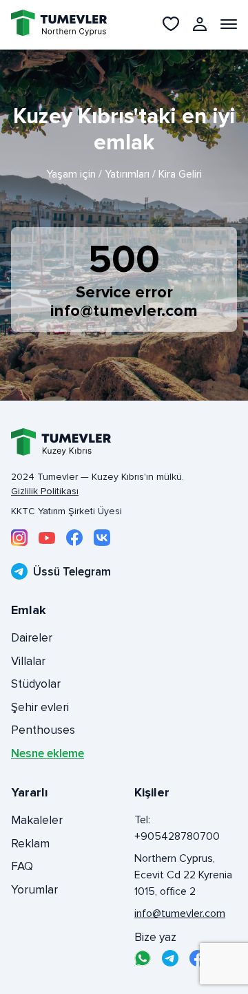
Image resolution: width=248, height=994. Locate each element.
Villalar (28, 661)
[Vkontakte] (102, 537)
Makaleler (37, 820)
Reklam (30, 843)
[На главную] (51, 24)
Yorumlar (34, 889)
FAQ (22, 866)
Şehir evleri (40, 707)
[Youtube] (47, 537)
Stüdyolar (36, 684)
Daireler (31, 638)
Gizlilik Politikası (45, 491)
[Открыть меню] (228, 24)
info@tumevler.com (124, 311)
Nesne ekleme (47, 753)
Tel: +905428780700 (177, 828)
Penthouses (43, 730)
